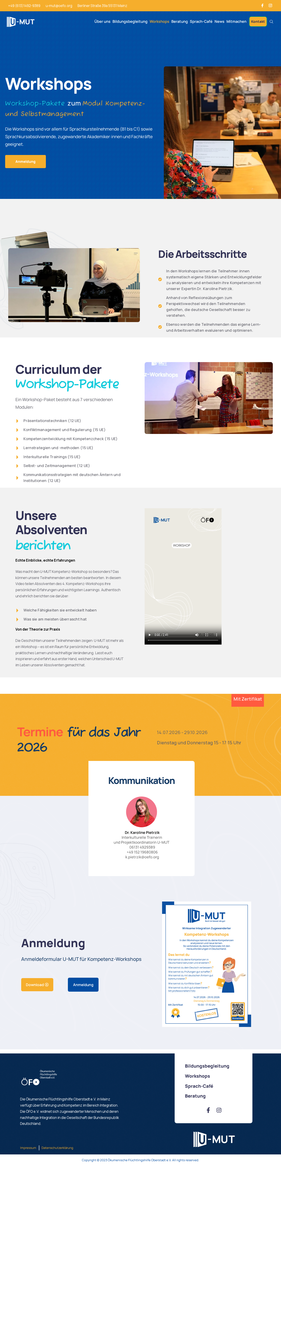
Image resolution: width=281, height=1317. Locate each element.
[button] (258, 21)
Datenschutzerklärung (57, 1148)
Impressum (28, 1148)
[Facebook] (262, 6)
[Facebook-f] (208, 1110)
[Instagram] (270, 6)
